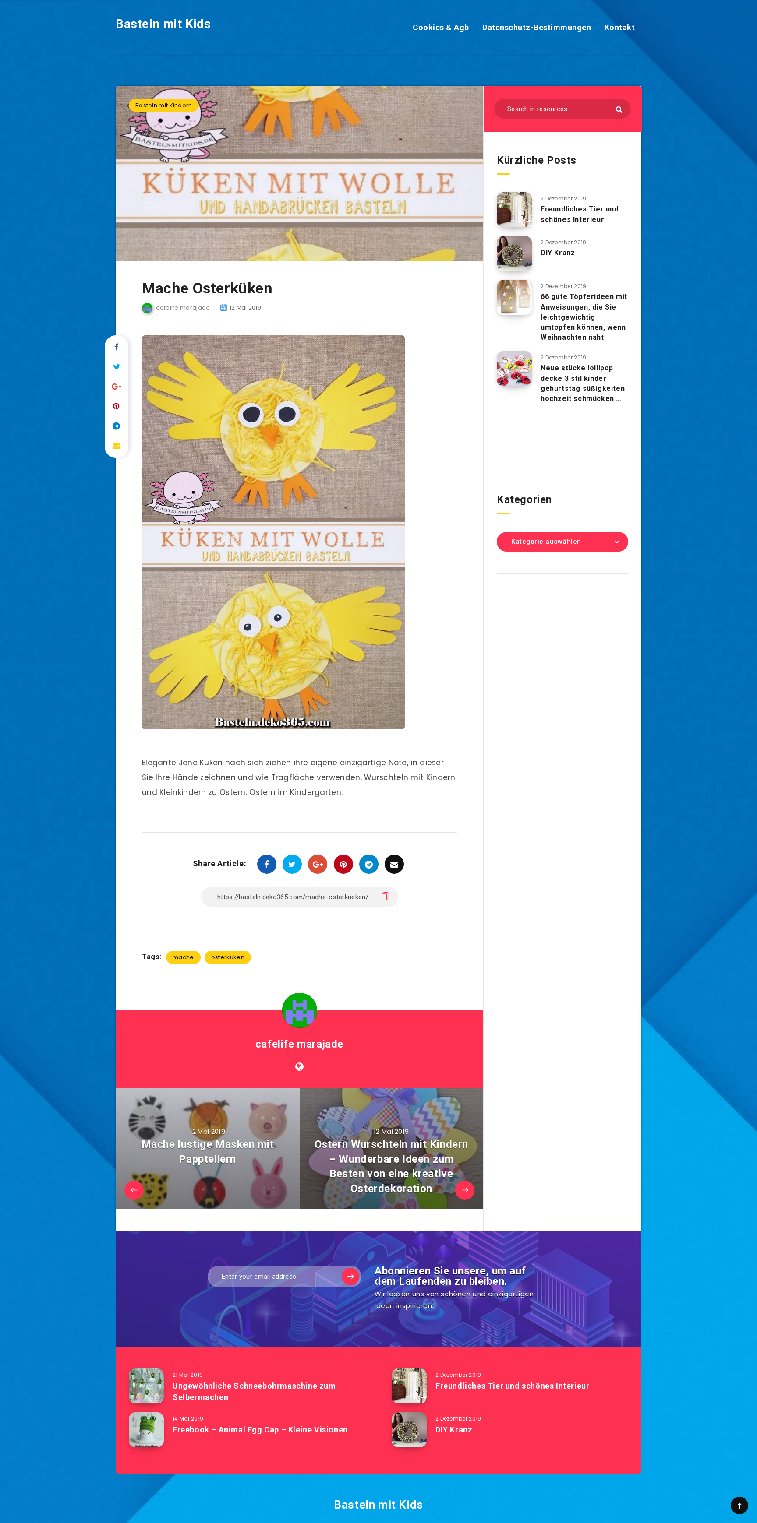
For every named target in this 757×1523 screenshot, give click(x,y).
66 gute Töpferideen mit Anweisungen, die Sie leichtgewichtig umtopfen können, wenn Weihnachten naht (584, 316)
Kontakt (620, 27)
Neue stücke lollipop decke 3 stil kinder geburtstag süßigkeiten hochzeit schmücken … (583, 383)
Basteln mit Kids (163, 24)
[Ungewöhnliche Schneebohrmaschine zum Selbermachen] (146, 1385)
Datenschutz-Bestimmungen (536, 27)
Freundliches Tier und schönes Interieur (580, 214)
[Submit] (619, 109)
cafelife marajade (299, 1044)
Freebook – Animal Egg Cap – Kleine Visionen (260, 1429)
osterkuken (227, 957)
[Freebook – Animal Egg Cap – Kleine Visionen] (146, 1429)
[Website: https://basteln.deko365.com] (299, 1067)
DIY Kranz (558, 253)
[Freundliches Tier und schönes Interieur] (514, 209)
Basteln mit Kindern (163, 105)
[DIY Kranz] (514, 253)
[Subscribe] (350, 1276)
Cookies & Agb (441, 27)
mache (183, 957)
